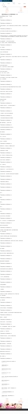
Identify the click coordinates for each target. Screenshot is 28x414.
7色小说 (21, 398)
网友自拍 (9, 3)
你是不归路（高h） (7, 402)
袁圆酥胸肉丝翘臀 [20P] (5, 365)
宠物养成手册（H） (21, 401)
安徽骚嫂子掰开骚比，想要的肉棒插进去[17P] (8, 395)
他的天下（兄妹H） (21, 402)
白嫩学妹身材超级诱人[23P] (5, 384)
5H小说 (21, 9)
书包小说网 (7, 401)
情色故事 (19, 3)
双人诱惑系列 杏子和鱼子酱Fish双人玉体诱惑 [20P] (9, 361)
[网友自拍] (14, 2)
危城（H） (7, 12)
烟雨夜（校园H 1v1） (21, 12)
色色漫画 (7, 9)
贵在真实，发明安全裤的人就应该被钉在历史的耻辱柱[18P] (10, 376)
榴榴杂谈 (25, 3)
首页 (3, 3)
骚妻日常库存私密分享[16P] (5, 380)
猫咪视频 (7, 398)
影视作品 (14, 3)
